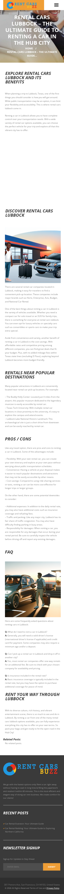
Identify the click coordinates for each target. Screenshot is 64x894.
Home (29, 48)
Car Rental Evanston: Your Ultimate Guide (24, 823)
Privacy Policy (53, 888)
